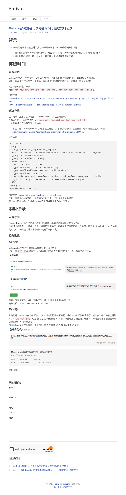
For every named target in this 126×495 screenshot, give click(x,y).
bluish (15, 8)
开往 (46, 18)
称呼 (11, 387)
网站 (11, 408)
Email (11, 397)
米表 (35, 18)
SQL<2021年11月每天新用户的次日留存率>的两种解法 (42, 465)
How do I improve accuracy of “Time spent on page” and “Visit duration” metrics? (45, 104)
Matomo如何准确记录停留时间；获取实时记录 (40, 28)
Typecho (66, 483)
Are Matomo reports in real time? (34, 303)
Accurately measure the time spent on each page (40, 194)
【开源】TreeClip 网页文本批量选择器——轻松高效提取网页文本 (47, 469)
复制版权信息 (110, 364)
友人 (24, 18)
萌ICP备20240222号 (63, 487)
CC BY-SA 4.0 (43, 362)
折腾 (47, 32)
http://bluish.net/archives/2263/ (27, 355)
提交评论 (14, 458)
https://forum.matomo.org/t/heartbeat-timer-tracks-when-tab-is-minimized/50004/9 (48, 131)
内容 (11, 417)
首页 (14, 18)
